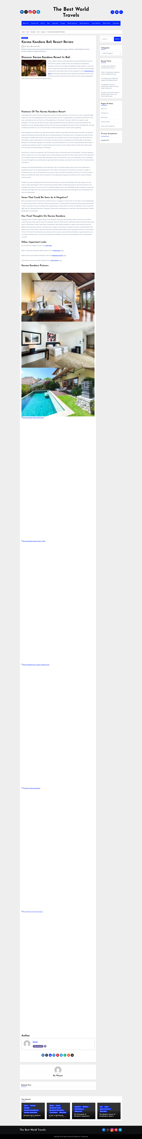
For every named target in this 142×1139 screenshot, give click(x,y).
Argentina (78, 1106)
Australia (55, 23)
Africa (43, 23)
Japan (106, 1106)
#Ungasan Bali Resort (40, 51)
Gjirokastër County (55, 1108)
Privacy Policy (105, 122)
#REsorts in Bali (73, 49)
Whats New (106, 23)
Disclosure (116, 23)
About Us (26, 23)
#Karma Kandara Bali (29, 49)
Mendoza (85, 1106)
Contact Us (34, 23)
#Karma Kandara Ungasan (60, 49)
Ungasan (24, 38)
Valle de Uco (78, 1111)
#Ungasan (30, 51)
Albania (51, 1105)
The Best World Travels (33, 1130)
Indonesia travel (57, 255)
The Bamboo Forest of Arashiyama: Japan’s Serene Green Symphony (110, 86)
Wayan (28, 46)
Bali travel (56, 250)
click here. (49, 245)
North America (72, 23)
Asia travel (54, 260)
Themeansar (84, 1136)
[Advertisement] (58, 93)
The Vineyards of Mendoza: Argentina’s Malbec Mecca (81, 1116)
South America (84, 23)
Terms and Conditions (108, 126)
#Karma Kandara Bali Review (44, 49)
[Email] (45, 1046)
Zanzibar (27, 1108)
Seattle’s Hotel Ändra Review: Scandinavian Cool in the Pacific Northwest (110, 94)
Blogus (76, 1136)
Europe (63, 23)
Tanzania (33, 1105)
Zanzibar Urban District (31, 1110)
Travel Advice (96, 23)
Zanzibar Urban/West (30, 1112)
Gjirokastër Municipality (56, 1110)
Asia (48, 23)
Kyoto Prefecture (105, 1109)
